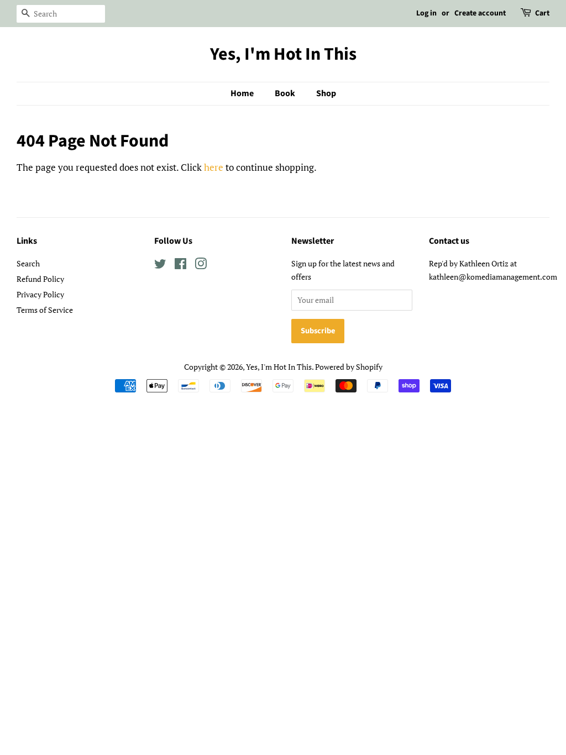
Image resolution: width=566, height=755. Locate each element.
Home (242, 93)
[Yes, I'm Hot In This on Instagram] (201, 265)
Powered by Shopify (348, 366)
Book (285, 93)
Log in (426, 13)
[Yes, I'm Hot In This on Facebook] (180, 265)
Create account (480, 13)
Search (28, 263)
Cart (542, 13)
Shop (326, 93)
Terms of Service (45, 310)
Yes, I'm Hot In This (283, 54)
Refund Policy (40, 279)
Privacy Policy (40, 294)
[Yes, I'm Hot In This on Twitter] (160, 265)
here (213, 167)
